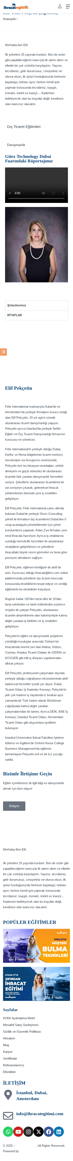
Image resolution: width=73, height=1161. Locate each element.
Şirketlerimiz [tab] (16, 305)
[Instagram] (28, 1132)
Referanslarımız (13, 1065)
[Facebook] (49, 1132)
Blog (6, 1045)
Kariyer (8, 1051)
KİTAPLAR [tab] (14, 315)
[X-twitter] (38, 1132)
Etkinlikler (9, 1072)
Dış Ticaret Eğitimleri (24, 127)
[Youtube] (18, 1132)
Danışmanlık (16, 145)
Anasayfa (9, 19)
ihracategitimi (29, 1151)
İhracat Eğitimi (26, 1145)
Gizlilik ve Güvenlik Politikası (22, 1031)
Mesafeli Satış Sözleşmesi (20, 1025)
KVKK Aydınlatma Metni (19, 1018)
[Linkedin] (59, 1132)
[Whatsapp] (8, 1132)
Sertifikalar (10, 1058)
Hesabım (9, 1038)
